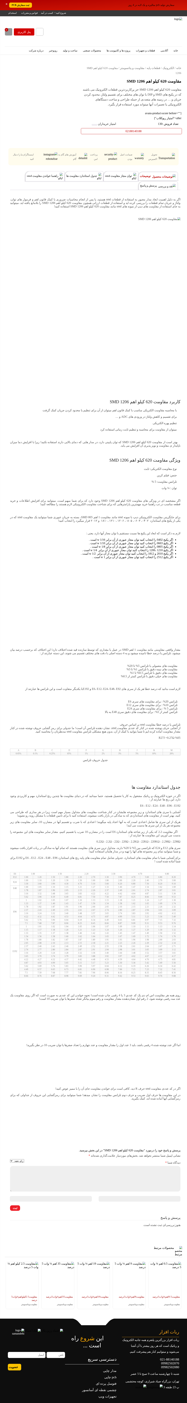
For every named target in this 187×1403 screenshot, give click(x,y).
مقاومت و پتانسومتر (132, 68)
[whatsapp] (62, 1366)
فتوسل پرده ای (106, 1383)
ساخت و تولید (70, 50)
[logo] (160, 31)
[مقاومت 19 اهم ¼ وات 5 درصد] (93, 1278)
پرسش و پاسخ (148, 185)
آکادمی (165, 50)
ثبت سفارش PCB (20, 5)
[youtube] (25, 1366)
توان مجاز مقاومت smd (119, 176)
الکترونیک (168, 68)
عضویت (13, 1367)
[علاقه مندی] (11, 66)
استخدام (12, 13)
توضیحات (145, 176)
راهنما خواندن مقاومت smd (43, 176)
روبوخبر (53, 50)
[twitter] (31, 1366)
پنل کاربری (24, 31)
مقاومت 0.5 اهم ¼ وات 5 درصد (166, 1297)
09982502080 (170, 1367)
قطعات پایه (153, 68)
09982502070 (170, 1363)
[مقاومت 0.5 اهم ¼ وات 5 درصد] (165, 1278)
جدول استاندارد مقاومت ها (82, 176)
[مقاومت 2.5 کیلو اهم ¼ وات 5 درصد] (22, 1278)
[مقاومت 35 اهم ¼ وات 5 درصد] (57, 1278)
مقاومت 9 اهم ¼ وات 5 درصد (131, 1297)
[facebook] (50, 1366)
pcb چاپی (110, 1377)
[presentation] (177, 1289)
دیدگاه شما (172, 1162)
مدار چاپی (110, 1371)
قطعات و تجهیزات (146, 50)
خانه (176, 50)
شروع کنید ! (60, 13)
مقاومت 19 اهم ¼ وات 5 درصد (95, 1297)
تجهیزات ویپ (107, 1396)
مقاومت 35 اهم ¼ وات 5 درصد (59, 1297)
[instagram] (44, 1366)
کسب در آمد (47, 13)
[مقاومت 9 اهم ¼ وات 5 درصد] (129, 1278)
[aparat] (56, 1366)
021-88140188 (169, 1359)
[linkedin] (37, 1366)
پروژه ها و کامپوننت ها (119, 50)
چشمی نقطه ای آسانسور (99, 1390)
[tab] (158, 176)
